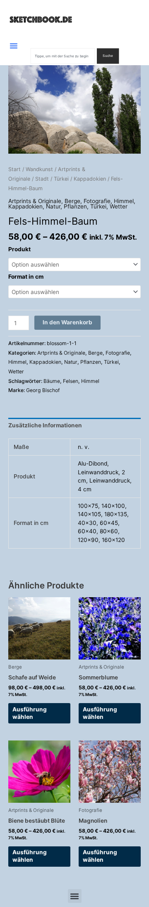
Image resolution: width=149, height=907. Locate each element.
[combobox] (63, 56)
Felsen (70, 381)
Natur (53, 206)
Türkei (61, 179)
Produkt (19, 249)
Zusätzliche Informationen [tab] (45, 425)
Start (14, 169)
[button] (13, 45)
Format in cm (25, 276)
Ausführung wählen (29, 713)
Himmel (124, 201)
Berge (72, 201)
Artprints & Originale (34, 201)
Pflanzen (75, 206)
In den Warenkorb (67, 322)
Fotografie (97, 201)
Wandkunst (39, 169)
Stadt (42, 179)
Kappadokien (90, 179)
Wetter (118, 206)
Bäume (51, 381)
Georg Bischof (43, 390)
